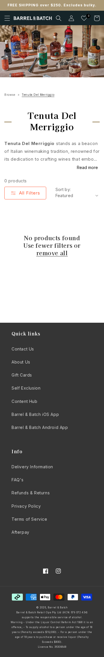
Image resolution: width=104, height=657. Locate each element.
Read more (87, 167)
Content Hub (25, 401)
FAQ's (18, 479)
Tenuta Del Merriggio (38, 94)
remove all (52, 253)
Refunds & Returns (31, 492)
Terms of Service (29, 519)
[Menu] (7, 18)
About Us (21, 361)
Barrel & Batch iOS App (35, 414)
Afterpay (20, 532)
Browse (9, 94)
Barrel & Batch (58, 607)
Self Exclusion (26, 388)
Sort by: (63, 189)
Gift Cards (22, 374)
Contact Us (23, 348)
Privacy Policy (26, 506)
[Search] (58, 18)
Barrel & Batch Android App (40, 427)
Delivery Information (32, 466)
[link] (52, 51)
